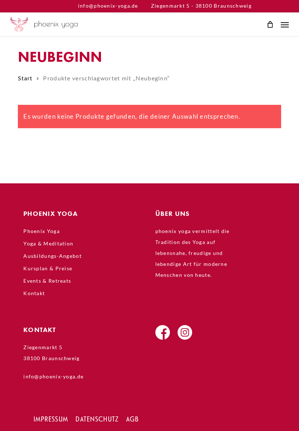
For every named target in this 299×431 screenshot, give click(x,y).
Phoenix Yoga (41, 231)
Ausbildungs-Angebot (52, 256)
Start (25, 78)
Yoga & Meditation (48, 243)
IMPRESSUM (51, 419)
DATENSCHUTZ (97, 419)
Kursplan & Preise (47, 268)
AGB (132, 419)
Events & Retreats (47, 281)
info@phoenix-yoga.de (108, 6)
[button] (285, 24)
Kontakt (34, 293)
